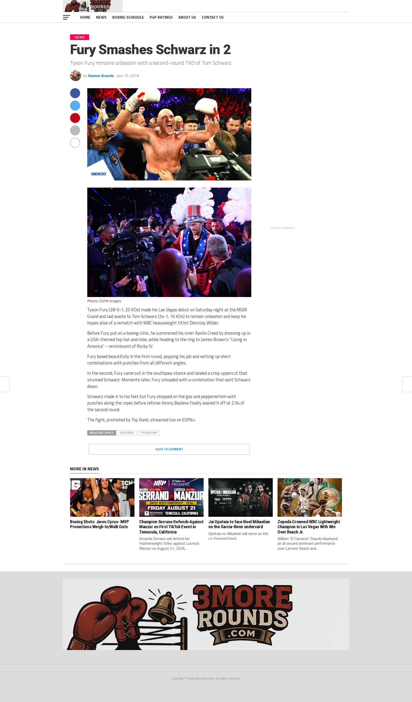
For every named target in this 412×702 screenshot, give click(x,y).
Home (85, 17)
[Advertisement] (315, 159)
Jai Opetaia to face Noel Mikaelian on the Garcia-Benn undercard (239, 524)
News (101, 17)
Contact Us (213, 17)
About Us (187, 17)
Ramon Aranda (101, 75)
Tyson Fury (148, 432)
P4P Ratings (161, 17)
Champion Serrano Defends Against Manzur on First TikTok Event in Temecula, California (171, 526)
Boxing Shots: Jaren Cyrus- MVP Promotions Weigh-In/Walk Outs (99, 524)
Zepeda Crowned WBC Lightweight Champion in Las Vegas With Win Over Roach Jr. (309, 526)
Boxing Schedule (128, 17)
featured (127, 432)
